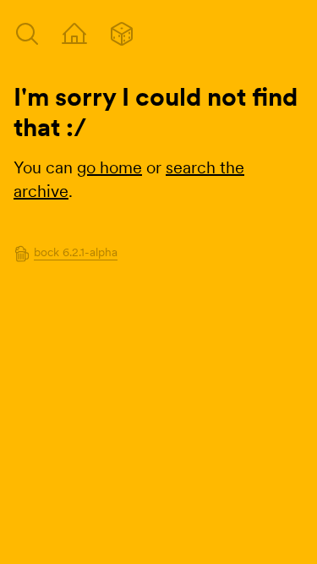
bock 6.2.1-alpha (76, 252)
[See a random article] (121, 33)
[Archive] (27, 33)
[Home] (74, 33)
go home (109, 167)
